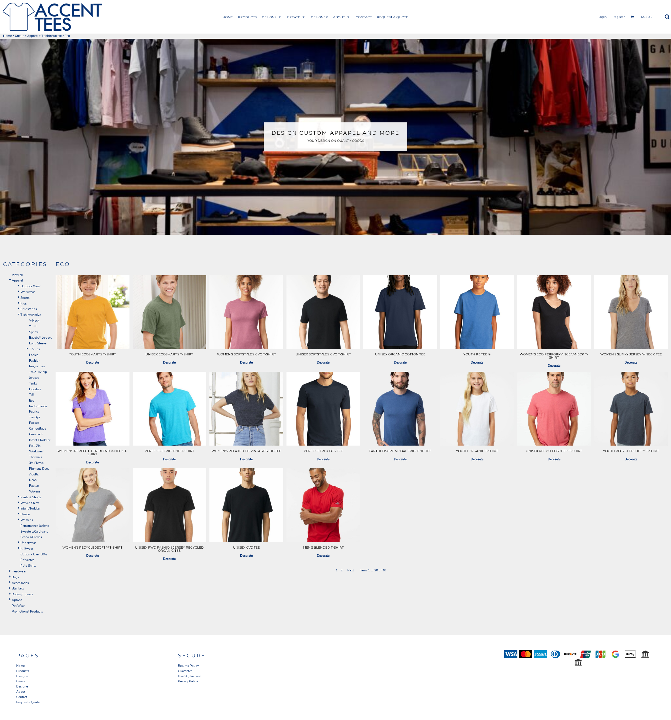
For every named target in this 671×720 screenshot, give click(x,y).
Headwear (19, 571)
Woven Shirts (29, 503)
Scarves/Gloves (31, 537)
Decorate (92, 362)
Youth (33, 326)
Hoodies (35, 389)
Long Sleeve (37, 343)
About (20, 692)
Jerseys (34, 378)
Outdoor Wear (30, 286)
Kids (23, 303)
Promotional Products (27, 611)
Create (19, 36)
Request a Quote (28, 702)
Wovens (35, 491)
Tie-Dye (34, 417)
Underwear (28, 543)
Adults (34, 474)
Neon (33, 480)
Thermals (35, 457)
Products (22, 671)
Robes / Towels (22, 594)
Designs (22, 676)
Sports (25, 298)
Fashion (34, 361)
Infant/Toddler (30, 508)
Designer (22, 686)
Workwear (27, 292)
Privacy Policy (188, 681)
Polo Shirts (28, 566)
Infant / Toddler (39, 440)
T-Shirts (34, 349)
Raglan (34, 486)
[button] (247, 17)
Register (619, 17)
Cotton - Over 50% (33, 554)
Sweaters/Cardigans (34, 531)
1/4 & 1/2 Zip (38, 372)
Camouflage (37, 428)
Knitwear (26, 548)
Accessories (20, 583)
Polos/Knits (28, 309)
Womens (26, 520)
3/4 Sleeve (36, 463)
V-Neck (34, 320)
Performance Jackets (34, 526)
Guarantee (185, 671)
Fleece (25, 514)
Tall (31, 395)
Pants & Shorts (30, 497)
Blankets (18, 588)
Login (602, 17)
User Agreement (189, 676)
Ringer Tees (37, 366)
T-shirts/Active (51, 36)
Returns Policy (188, 666)
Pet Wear (18, 606)
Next (350, 570)
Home (7, 36)
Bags (15, 577)
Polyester (27, 560)
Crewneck (36, 434)
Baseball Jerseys (40, 337)
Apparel (32, 36)
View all (17, 275)
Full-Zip (35, 446)
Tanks (33, 383)
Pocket (34, 423)
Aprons (17, 600)
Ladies (33, 355)
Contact (21, 697)
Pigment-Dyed (39, 469)
